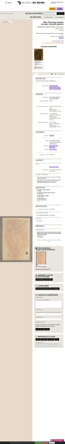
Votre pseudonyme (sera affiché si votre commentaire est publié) (48, 312)
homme (52, 87)
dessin (61, 38)
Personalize (52, 442)
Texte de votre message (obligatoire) (43, 300)
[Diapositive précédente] (35, 58)
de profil (57, 87)
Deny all (46, 442)
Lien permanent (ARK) (39, 342)
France (55, 109)
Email (57, 339)
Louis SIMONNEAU (53, 113)
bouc (59, 89)
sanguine (52, 147)
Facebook (44, 339)
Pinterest (51, 339)
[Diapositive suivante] (62, 58)
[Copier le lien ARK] (60, 345)
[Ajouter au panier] (42, 49)
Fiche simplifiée (40, 279)
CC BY (45, 266)
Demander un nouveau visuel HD (42, 269)
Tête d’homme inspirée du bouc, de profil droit (38, 62)
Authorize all (39, 442)
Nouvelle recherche (34, 14)
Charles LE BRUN (52, 122)
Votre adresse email (39, 317)
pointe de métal (53, 146)
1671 (60, 127)
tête (56, 86)
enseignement (53, 167)
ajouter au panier (49, 17)
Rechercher (60, 13)
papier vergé (53, 149)
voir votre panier (60, 17)
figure (51, 86)
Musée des (52, 9)
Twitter (38, 339)
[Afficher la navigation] (6, 3)
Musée (59, 9)
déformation (52, 89)
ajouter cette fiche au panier (43, 288)
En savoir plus (53, 3)
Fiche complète (48, 279)
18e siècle (59, 111)
